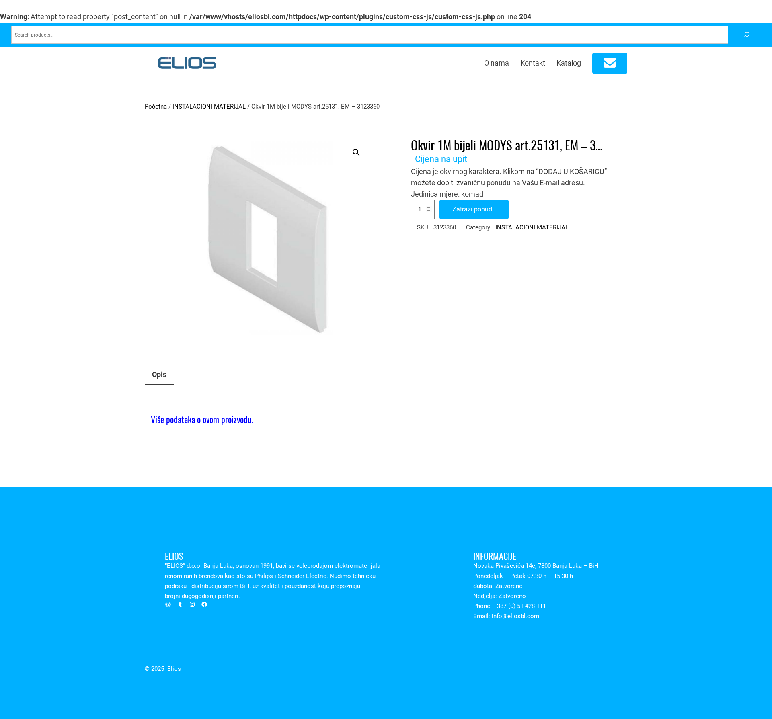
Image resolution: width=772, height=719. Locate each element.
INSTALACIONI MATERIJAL (209, 106)
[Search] (746, 35)
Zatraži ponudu (474, 209)
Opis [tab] (159, 374)
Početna (156, 106)
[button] (356, 152)
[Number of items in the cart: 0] (610, 63)
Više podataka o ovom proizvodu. (202, 420)
